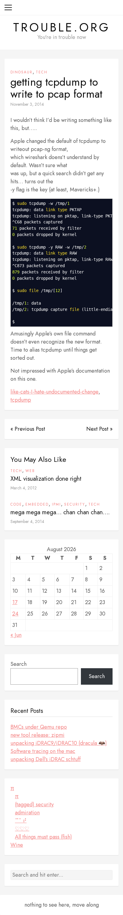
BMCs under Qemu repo (38, 727)
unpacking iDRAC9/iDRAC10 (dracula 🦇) (58, 743)
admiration (27, 812)
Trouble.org (61, 27)
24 (15, 614)
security (74, 504)
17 (14, 602)
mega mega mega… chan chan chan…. (60, 512)
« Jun (15, 635)
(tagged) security (34, 804)
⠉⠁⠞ (21, 821)
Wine (16, 845)
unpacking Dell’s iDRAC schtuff (45, 759)
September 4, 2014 (27, 521)
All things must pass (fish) (43, 837)
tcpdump (20, 400)
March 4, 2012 (23, 488)
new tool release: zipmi (37, 735)
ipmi (56, 504)
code (16, 504)
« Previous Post (27, 429)
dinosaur (21, 72)
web (30, 471)
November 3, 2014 (27, 104)
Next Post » (99, 429)
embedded (37, 504)
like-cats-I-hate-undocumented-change (54, 392)
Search (18, 664)
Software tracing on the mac (42, 751)
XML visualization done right (46, 478)
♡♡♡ (22, 829)
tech (41, 72)
